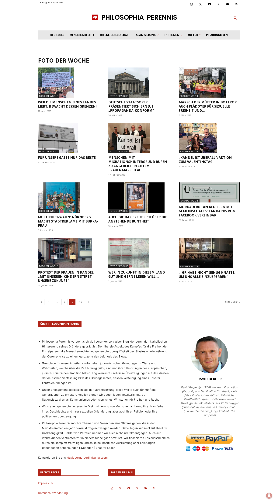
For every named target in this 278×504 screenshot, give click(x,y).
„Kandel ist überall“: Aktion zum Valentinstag (205, 159)
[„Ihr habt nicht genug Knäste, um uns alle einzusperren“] (209, 253)
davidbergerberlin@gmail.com (87, 457)
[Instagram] (191, 4)
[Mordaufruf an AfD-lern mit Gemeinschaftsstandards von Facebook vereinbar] (209, 192)
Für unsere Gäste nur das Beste (67, 157)
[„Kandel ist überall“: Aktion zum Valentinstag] (209, 138)
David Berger (209, 379)
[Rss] (236, 4)
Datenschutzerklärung (53, 493)
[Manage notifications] (269, 496)
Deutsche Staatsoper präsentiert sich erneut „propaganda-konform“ (131, 106)
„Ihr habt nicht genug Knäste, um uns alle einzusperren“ (207, 274)
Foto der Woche (48, 96)
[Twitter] (200, 4)
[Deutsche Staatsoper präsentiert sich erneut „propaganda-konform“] (139, 82)
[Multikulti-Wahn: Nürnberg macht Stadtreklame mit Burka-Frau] (68, 197)
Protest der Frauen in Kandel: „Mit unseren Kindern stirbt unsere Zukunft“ (66, 276)
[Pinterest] (218, 4)
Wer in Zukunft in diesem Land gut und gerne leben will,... (136, 274)
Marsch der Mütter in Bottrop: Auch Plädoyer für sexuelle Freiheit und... (208, 106)
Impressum (45, 483)
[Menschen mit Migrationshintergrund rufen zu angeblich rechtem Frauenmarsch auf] (139, 138)
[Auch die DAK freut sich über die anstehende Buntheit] (139, 197)
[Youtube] (209, 4)
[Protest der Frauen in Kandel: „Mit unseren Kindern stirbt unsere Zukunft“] (68, 253)
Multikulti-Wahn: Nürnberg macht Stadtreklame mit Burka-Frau (68, 221)
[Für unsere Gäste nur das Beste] (68, 138)
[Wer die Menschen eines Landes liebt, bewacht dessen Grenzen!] (68, 82)
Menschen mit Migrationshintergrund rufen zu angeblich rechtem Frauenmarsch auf (137, 163)
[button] (235, 18)
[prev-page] (41, 302)
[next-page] (89, 302)
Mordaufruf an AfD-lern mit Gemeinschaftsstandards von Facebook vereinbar (207, 211)
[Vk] (227, 4)
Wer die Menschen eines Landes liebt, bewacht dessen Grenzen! (67, 104)
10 (80, 301)
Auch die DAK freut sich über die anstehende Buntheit (137, 219)
